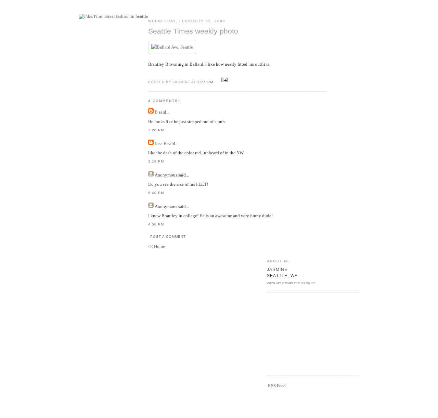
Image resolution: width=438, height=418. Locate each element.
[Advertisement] (301, 333)
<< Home (156, 246)
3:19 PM (156, 161)
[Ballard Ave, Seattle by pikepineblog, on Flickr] (172, 47)
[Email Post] (223, 81)
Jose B (161, 143)
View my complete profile (291, 283)
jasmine (277, 269)
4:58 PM (156, 224)
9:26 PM (205, 82)
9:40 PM (156, 193)
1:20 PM (156, 130)
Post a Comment (168, 236)
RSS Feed (277, 385)
